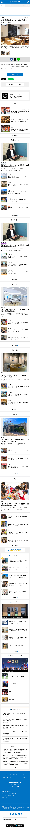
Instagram (18, 785)
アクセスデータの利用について (8, 795)
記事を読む (15, 74)
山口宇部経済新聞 (15, 2)
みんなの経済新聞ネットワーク (15, 814)
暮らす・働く (21, 5)
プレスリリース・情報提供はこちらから (9, 793)
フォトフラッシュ (4, 17)
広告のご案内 (4, 799)
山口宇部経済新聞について (7, 791)
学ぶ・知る (27, 5)
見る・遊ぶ (12, 5)
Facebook (11, 785)
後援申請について (5, 800)
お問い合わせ (4, 797)
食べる (7, 5)
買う (16, 5)
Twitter (15, 785)
